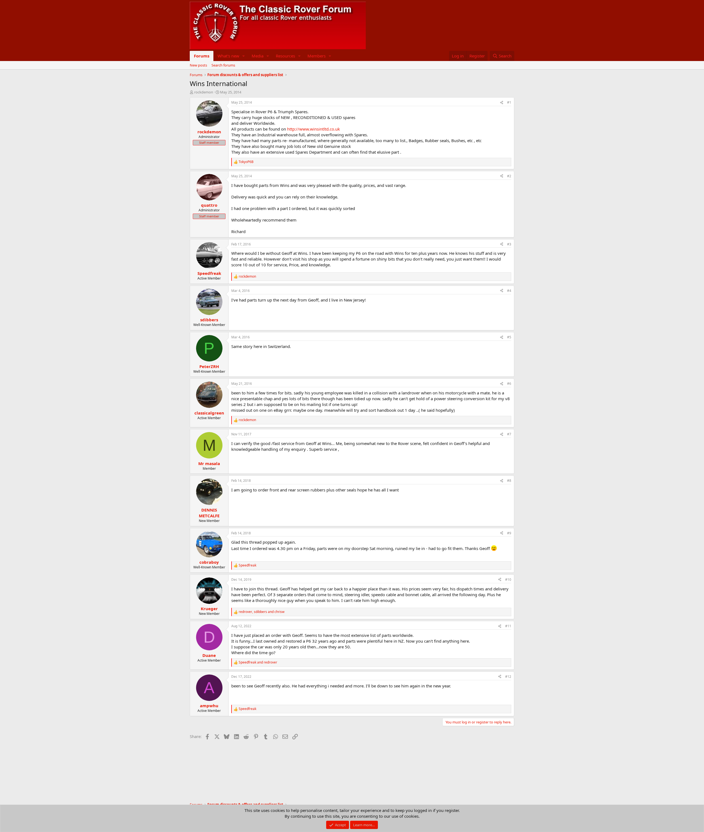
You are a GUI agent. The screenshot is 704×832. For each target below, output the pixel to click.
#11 (508, 626)
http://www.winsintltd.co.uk (313, 129)
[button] (244, 56)
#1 (509, 102)
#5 (509, 337)
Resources (285, 56)
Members (316, 56)
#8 (509, 480)
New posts (198, 65)
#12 (508, 676)
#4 (509, 290)
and (258, 662)
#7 (509, 434)
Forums (201, 56)
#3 (509, 244)
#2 (509, 176)
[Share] (501, 102)
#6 (509, 383)
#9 (509, 533)
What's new (228, 56)
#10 (508, 579)
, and (261, 612)
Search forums (223, 65)
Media (257, 56)
